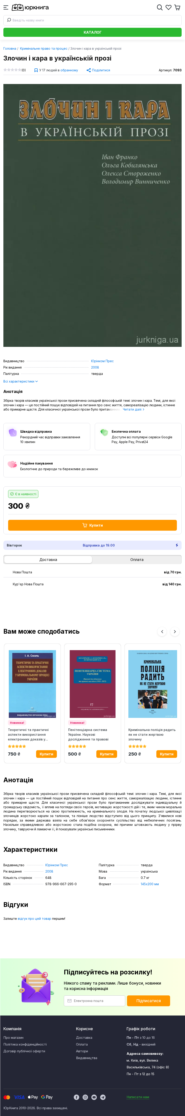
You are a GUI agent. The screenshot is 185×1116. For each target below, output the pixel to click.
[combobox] (92, 20)
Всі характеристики (19, 381)
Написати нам (138, 1097)
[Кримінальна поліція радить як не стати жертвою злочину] (152, 684)
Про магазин (13, 1037)
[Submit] (8, 20)
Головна (9, 48)
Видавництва (86, 1058)
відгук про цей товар (34, 918)
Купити (96, 525)
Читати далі (132, 409)
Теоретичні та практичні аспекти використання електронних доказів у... (28, 734)
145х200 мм (150, 884)
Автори (82, 1051)
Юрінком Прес (102, 361)
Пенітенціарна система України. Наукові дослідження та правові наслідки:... (88, 734)
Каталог (93, 32)
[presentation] (161, 631)
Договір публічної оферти (24, 1051)
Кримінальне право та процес (43, 48)
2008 (95, 367)
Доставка (48, 559)
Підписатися (148, 1001)
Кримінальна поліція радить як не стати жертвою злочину (152, 734)
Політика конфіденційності (25, 1044)
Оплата (136, 559)
